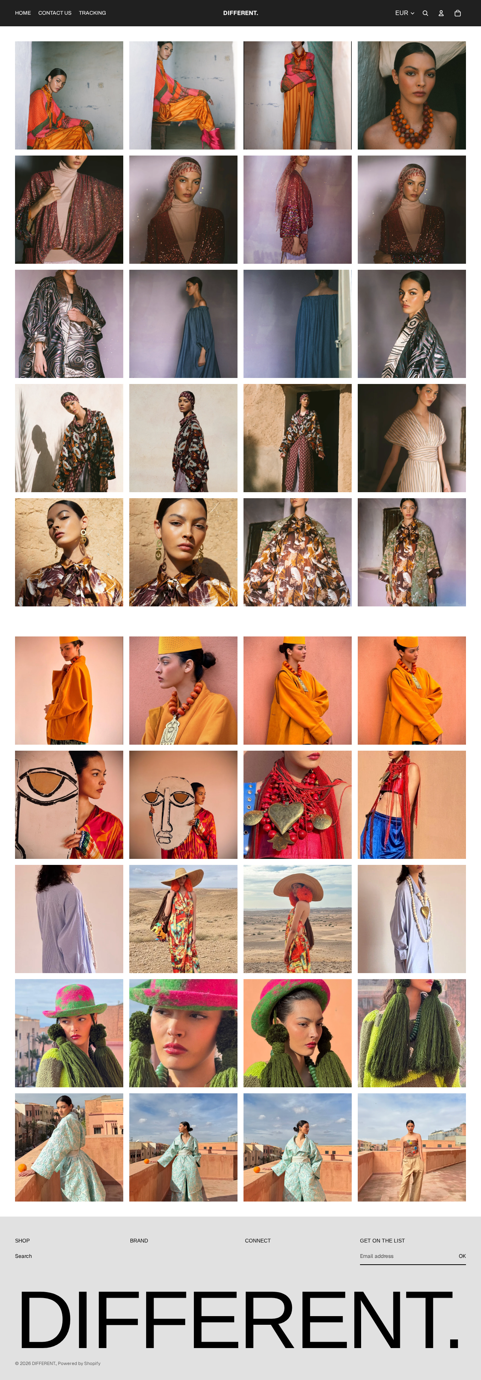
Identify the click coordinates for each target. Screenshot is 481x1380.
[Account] (441, 13)
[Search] (425, 13)
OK (462, 1256)
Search (23, 1256)
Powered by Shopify (79, 1363)
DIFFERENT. (44, 1363)
